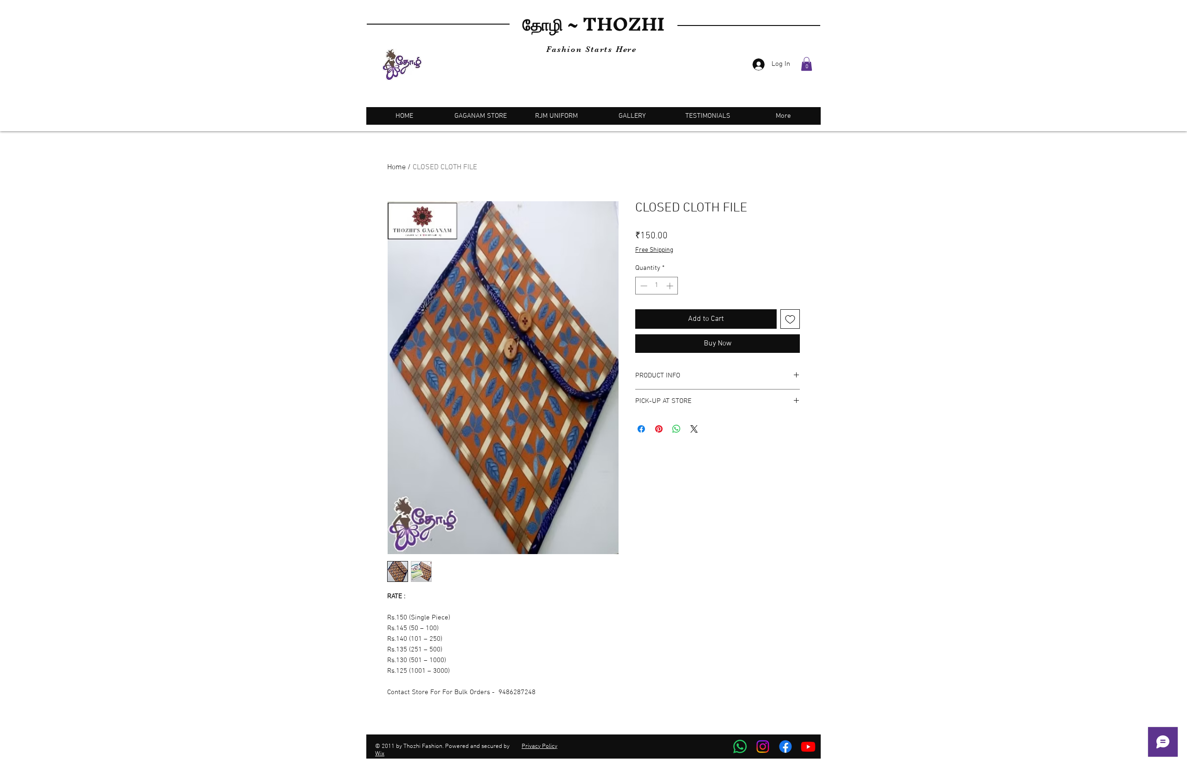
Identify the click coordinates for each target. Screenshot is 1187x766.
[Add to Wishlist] (790, 319)
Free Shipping (654, 250)
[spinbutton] (656, 285)
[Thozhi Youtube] (808, 746)
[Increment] (670, 285)
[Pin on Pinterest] (658, 428)
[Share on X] (694, 428)
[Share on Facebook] (641, 428)
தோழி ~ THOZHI (593, 24)
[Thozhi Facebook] (785, 746)
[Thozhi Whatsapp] (740, 746)
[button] (806, 64)
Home (396, 167)
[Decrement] (643, 285)
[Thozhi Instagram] (762, 746)
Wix (379, 754)
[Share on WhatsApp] (676, 428)
